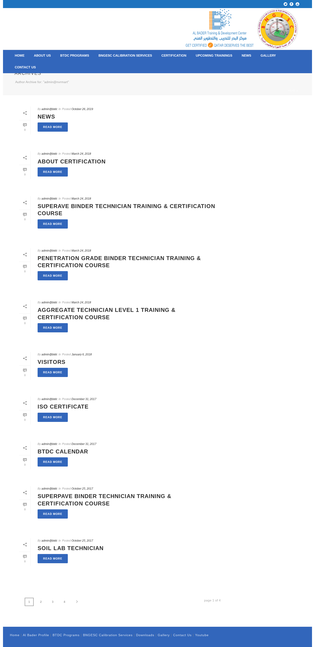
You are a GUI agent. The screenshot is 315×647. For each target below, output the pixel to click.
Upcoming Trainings (214, 55)
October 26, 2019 (82, 109)
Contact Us (25, 67)
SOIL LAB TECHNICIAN (71, 548)
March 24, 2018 (81, 153)
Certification (173, 55)
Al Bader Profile (36, 635)
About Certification (72, 161)
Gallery (268, 55)
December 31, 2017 (83, 399)
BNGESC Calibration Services (125, 55)
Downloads (145, 635)
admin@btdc (49, 109)
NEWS (246, 55)
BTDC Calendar (63, 451)
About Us (42, 55)
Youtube (202, 635)
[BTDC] (242, 28)
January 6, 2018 (81, 354)
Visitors (51, 362)
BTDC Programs (74, 55)
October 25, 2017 (82, 488)
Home (19, 55)
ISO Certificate (63, 406)
